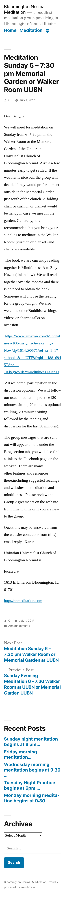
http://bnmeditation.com (23, 600)
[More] (47, 31)
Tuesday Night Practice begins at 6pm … (29, 785)
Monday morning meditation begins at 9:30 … (32, 798)
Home (10, 30)
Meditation (31, 30)
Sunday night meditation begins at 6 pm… (31, 741)
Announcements (19, 625)
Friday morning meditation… (20, 754)
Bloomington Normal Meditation (25, 9)
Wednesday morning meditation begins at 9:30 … (32, 770)
